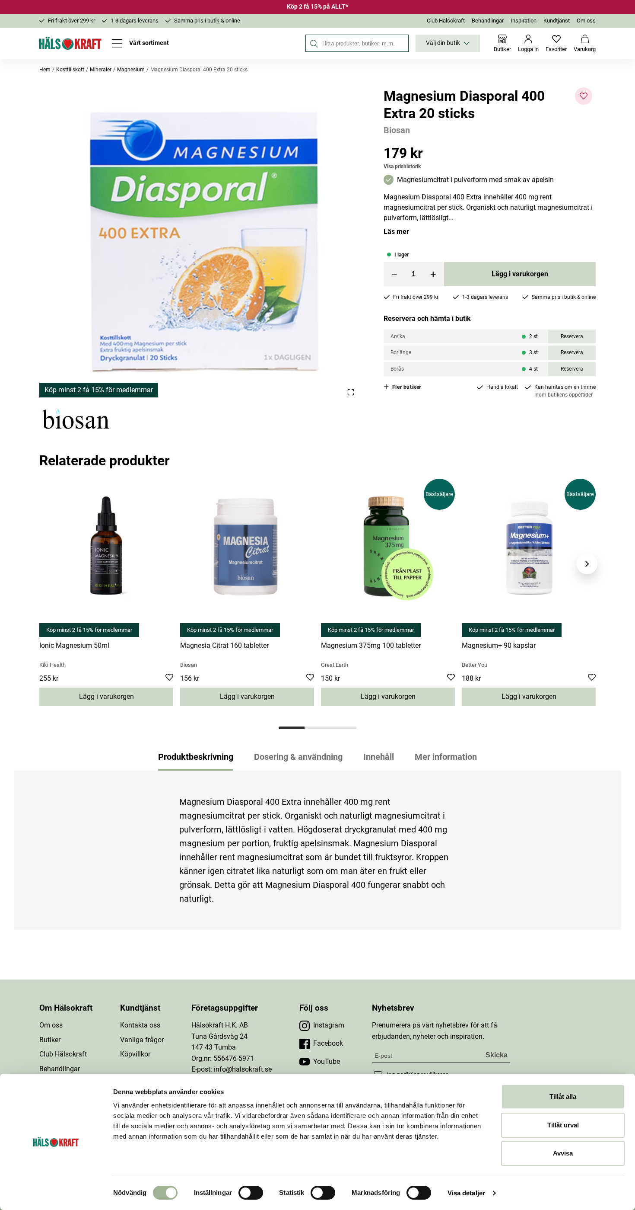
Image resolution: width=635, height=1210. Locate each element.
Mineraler (100, 70)
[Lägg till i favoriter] (583, 96)
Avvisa (563, 1153)
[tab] (292, 728)
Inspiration (524, 20)
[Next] (587, 564)
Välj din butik (443, 43)
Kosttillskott (70, 70)
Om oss (586, 20)
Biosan (397, 130)
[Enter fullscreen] (350, 392)
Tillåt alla (562, 1096)
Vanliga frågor (142, 1040)
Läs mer (396, 231)
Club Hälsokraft (446, 20)
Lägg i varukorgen (520, 274)
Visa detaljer (466, 1193)
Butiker (49, 1040)
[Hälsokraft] (70, 43)
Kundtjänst (556, 20)
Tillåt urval (563, 1125)
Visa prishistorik (402, 166)
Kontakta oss (140, 1025)
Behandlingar (488, 20)
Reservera (572, 336)
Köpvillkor (135, 1054)
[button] (201, 242)
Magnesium (131, 70)
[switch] (250, 1193)
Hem (45, 70)
